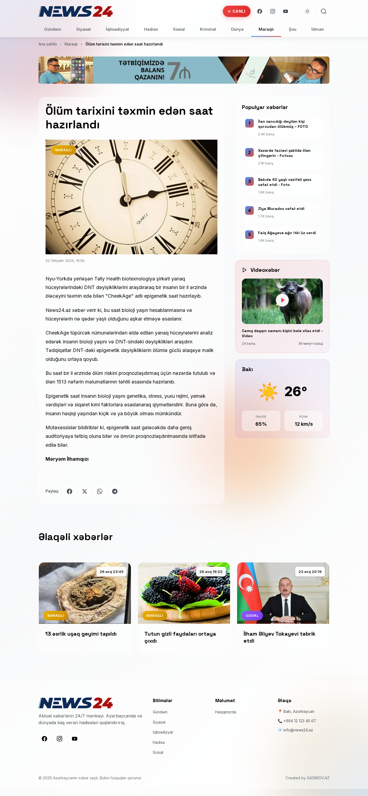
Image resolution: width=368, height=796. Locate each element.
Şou (292, 29)
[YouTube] (285, 11)
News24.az (59, 310)
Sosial (179, 29)
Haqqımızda (225, 712)
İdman (317, 29)
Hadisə (151, 29)
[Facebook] (260, 11)
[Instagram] (272, 11)
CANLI (238, 11)
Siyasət (83, 29)
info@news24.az (298, 730)
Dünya (237, 29)
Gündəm (52, 29)
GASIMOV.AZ (318, 778)
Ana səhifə (48, 44)
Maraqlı (266, 29)
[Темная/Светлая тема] (307, 11)
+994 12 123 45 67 (299, 720)
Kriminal (208, 29)
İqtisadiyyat (117, 29)
